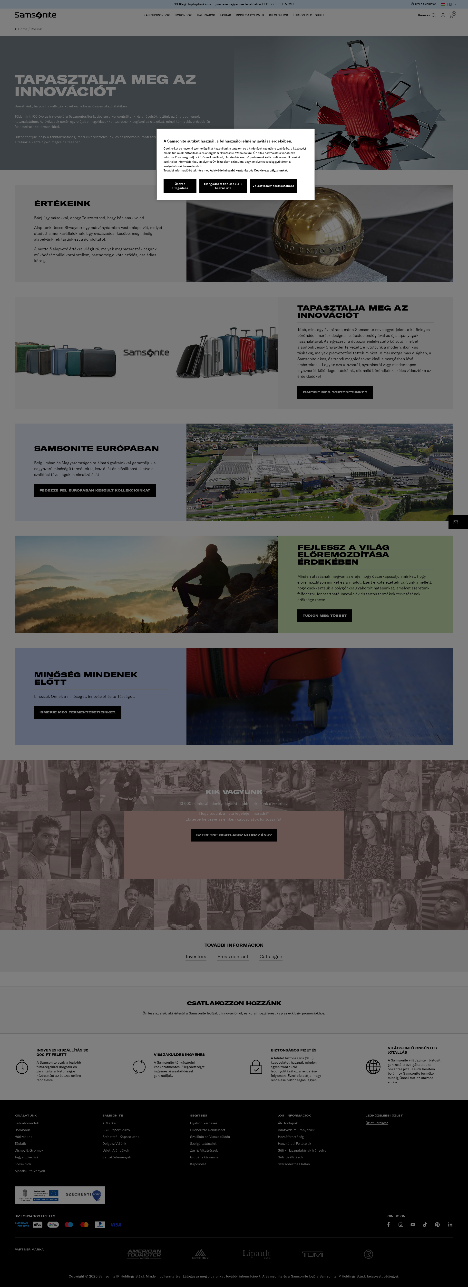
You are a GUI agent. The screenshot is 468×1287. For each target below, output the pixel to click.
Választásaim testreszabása (273, 186)
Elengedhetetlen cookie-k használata (223, 186)
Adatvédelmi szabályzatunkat (230, 170)
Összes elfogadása (180, 186)
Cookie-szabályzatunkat (270, 170)
